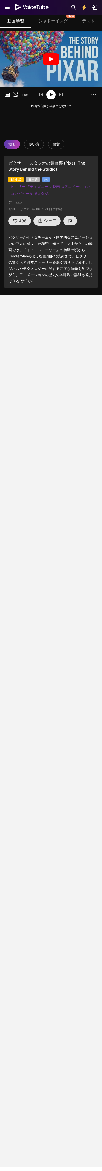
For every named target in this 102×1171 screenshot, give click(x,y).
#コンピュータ (20, 193)
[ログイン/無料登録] (95, 7)
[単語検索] (74, 7)
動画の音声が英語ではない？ (51, 106)
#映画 (55, 186)
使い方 (34, 144)
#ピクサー (16, 186)
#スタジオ (43, 193)
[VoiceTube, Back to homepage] (32, 7)
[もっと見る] (93, 94)
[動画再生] (51, 59)
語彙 (56, 144)
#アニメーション (76, 186)
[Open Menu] (7, 7)
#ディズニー (37, 186)
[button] (7, 95)
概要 (12, 144)
